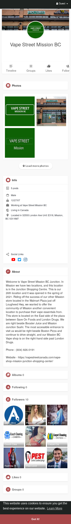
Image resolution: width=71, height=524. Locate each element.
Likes (15, 477)
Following (18, 387)
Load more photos (37, 165)
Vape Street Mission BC (35, 44)
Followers (18, 399)
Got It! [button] (35, 519)
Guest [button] (62, 3)
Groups (17, 489)
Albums (17, 374)
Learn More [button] (54, 508)
